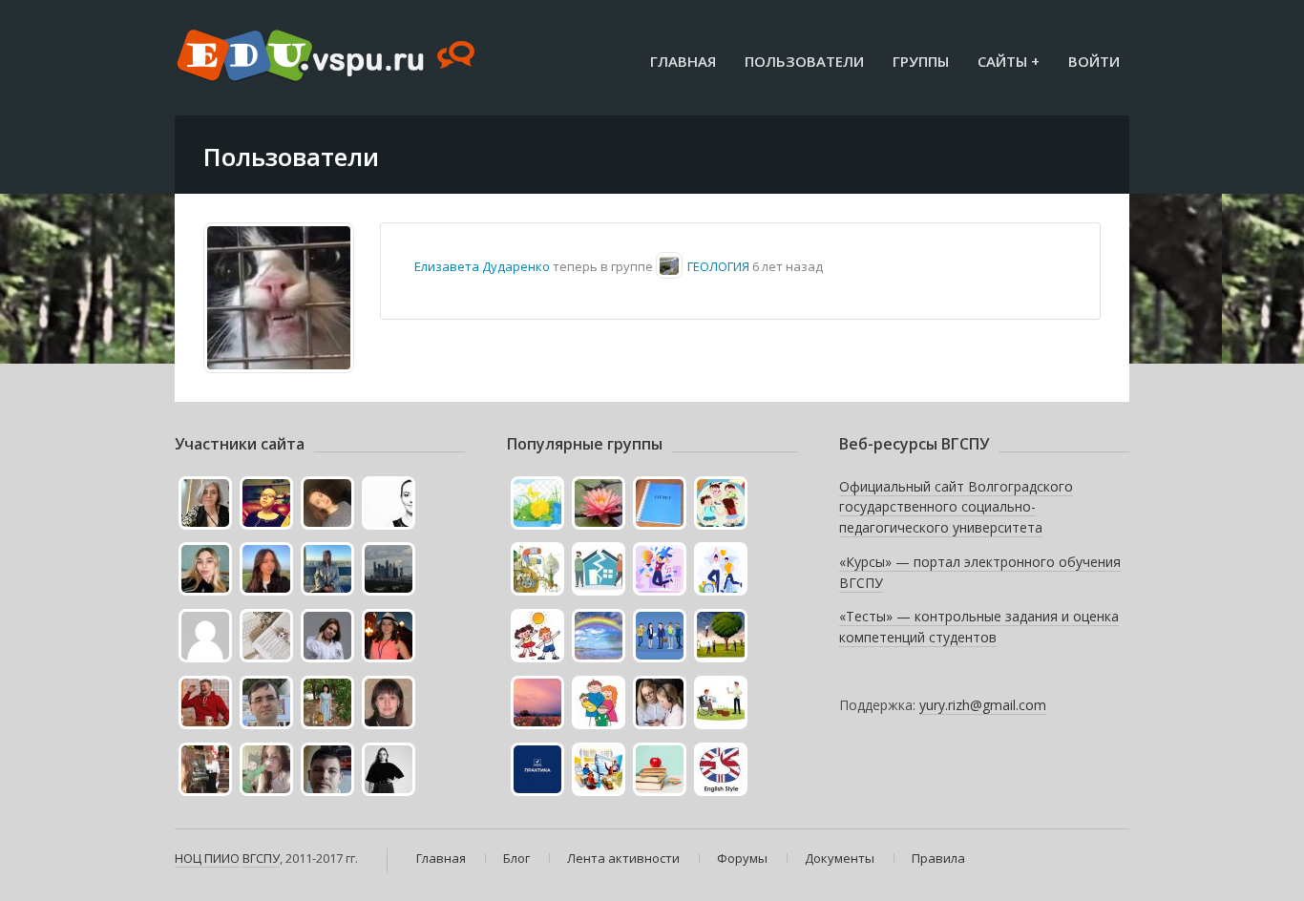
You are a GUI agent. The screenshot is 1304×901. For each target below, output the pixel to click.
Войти (1094, 61)
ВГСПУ (261, 858)
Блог (516, 858)
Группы (921, 61)
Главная (683, 61)
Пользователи (804, 61)
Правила (938, 858)
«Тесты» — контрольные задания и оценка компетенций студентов (979, 626)
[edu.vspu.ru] (328, 57)
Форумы (742, 858)
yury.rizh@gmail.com (982, 705)
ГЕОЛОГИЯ (718, 266)
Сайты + (1009, 61)
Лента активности (623, 858)
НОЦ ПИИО (207, 858)
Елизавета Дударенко (482, 266)
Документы (839, 858)
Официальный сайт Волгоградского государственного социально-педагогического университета (956, 506)
